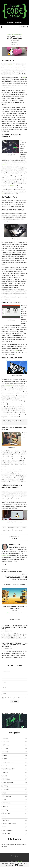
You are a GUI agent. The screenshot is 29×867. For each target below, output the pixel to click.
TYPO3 (15, 827)
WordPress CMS (15, 834)
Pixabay (5, 846)
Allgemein (15, 758)
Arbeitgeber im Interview (15, 762)
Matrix (24, 77)
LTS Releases (13, 185)
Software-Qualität (15, 813)
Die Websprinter (15, 779)
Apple (4, 527)
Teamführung (15, 820)
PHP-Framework (15, 803)
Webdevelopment (17, 530)
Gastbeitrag (9, 34)
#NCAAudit (15, 738)
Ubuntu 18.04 (5, 164)
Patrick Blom (15, 40)
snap (2, 193)
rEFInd (16, 350)
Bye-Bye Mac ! (9, 64)
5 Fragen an (15, 748)
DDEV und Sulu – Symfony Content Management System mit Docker (13, 645)
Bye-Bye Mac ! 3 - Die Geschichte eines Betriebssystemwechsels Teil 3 (14, 627)
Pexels (24, 844)
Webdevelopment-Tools (17, 34)
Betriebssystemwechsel (13, 527)
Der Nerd (15, 775)
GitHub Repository (8, 385)
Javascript (15, 793)
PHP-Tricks (15, 806)
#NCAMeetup (15, 745)
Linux (18, 68)
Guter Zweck (15, 789)
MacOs (9, 530)
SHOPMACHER (5, 555)
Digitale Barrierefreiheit (15, 782)
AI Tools (15, 755)
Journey (24, 527)
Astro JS (15, 765)
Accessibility (15, 751)
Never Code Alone (15, 796)
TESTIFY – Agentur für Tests (15, 823)
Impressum (20, 861)
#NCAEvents (15, 741)
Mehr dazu (21, 865)
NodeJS (15, 799)
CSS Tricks (15, 772)
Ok (16, 865)
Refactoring (15, 810)
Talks (15, 816)
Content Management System (15, 769)
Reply (26, 643)
